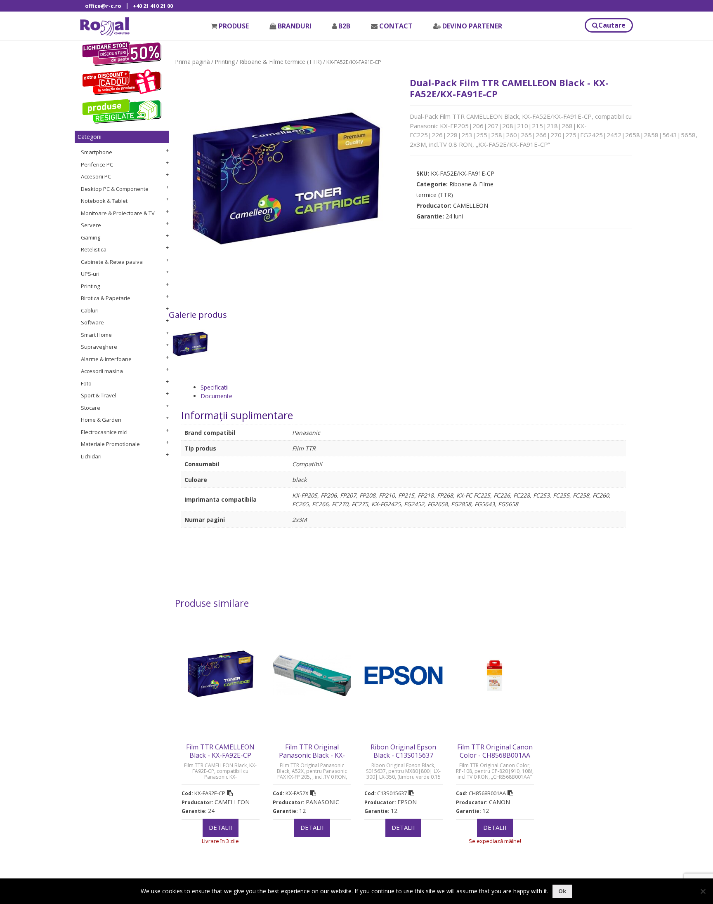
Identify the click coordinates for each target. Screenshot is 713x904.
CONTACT (396, 26)
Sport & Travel (98, 395)
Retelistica (93, 249)
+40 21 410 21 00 (153, 5)
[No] (703, 891)
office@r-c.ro (103, 5)
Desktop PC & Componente (115, 189)
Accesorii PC (96, 176)
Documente (216, 396)
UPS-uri (90, 273)
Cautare (612, 25)
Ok (562, 891)
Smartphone (96, 152)
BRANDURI (295, 26)
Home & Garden (101, 419)
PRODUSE (234, 26)
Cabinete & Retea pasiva (112, 261)
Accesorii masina (102, 371)
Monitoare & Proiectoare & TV (118, 213)
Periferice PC (97, 164)
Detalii (220, 827)
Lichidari (91, 456)
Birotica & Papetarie (105, 298)
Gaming (90, 237)
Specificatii (215, 387)
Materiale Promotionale (110, 444)
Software (92, 322)
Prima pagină (192, 62)
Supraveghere (99, 346)
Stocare (90, 407)
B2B (344, 26)
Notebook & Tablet (104, 200)
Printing (90, 286)
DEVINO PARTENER (472, 26)
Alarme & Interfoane (106, 359)
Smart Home (96, 334)
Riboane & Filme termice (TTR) (280, 62)
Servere (91, 225)
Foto (86, 383)
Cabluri (90, 310)
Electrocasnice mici (104, 432)
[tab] (413, 387)
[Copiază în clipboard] (230, 793)
